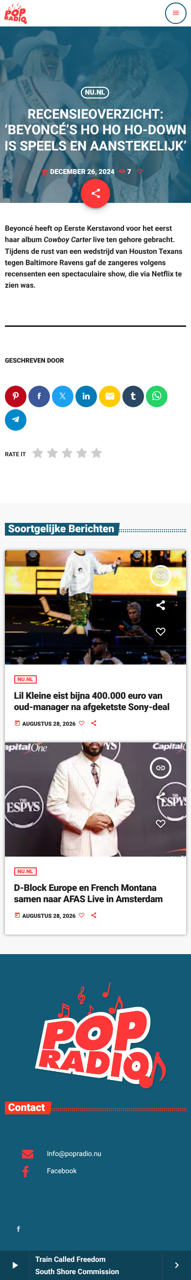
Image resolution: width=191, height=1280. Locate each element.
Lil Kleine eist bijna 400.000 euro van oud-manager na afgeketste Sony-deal (92, 701)
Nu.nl (95, 93)
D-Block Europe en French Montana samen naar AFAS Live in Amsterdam (88, 893)
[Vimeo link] (15, 13)
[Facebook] (19, 1229)
